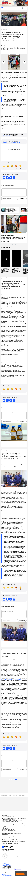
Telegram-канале (7, 135)
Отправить (22, 198)
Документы (22, 795)
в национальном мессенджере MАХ (11, 141)
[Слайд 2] (12, 244)
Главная (15, 795)
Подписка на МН (5, 29)
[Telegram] (10, 177)
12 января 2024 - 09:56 (5, 659)
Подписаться (20, 874)
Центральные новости (6, 649)
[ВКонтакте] (4, 177)
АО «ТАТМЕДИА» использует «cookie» (6, 865)
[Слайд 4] (15, 244)
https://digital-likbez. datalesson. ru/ (13, 679)
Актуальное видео (6, 795)
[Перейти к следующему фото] (24, 62)
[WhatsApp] (14, 177)
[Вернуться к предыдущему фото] (3, 62)
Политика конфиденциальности (7, 875)
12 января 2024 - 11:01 (5, 40)
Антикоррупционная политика (6, 863)
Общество (4, 278)
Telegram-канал (19, 148)
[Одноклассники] (7, 177)
